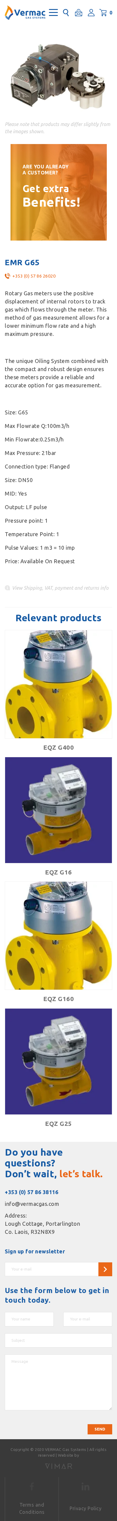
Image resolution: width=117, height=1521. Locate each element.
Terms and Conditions (32, 1508)
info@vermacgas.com (32, 1204)
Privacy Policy (85, 1508)
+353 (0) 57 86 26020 (34, 275)
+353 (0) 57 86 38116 (31, 1192)
